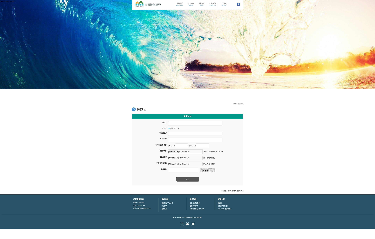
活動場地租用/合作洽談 (197, 209)
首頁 (235, 104)
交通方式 (164, 206)
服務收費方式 (194, 206)
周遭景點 (164, 209)
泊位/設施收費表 (195, 203)
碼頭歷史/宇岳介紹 (167, 203)
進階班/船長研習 (223, 206)
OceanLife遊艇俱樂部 (224, 209)
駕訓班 (220, 203)
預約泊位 (240, 104)
